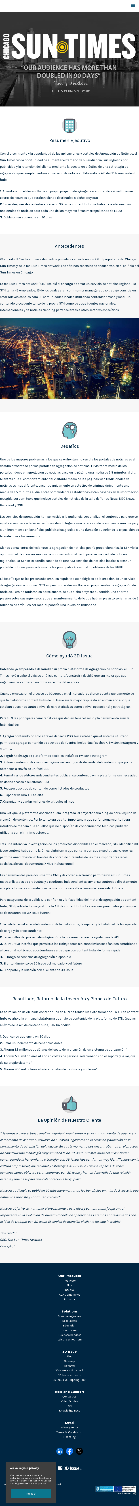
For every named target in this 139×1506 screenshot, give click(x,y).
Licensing (69, 1437)
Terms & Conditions (69, 1432)
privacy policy (39, 1483)
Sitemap (69, 1361)
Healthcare (70, 1330)
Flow (70, 1285)
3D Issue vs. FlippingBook (69, 1380)
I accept (31, 1493)
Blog (69, 1356)
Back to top (124, 1493)
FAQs (69, 1406)
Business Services (69, 1335)
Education (69, 1325)
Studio (69, 1290)
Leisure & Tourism (70, 1339)
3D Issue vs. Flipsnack (69, 1370)
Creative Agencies (69, 1316)
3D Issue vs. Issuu (69, 1375)
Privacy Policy (69, 1427)
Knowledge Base (69, 1410)
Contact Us (69, 1396)
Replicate (70, 1280)
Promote (69, 1299)
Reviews (69, 1365)
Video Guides (69, 1401)
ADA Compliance (69, 1294)
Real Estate (69, 1320)
